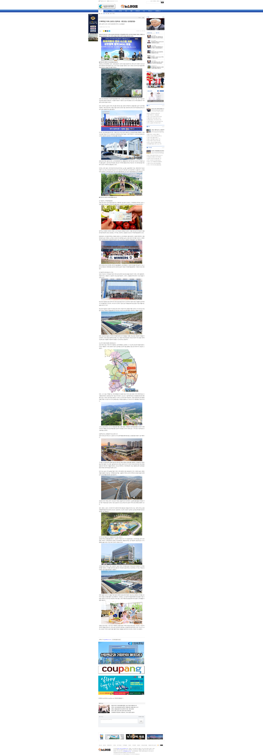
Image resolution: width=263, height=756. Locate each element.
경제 (104, 13)
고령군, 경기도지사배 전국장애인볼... (154, 163)
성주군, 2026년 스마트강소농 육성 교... (154, 135)
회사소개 (100, 745)
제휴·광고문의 (109, 745)
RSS (159, 745)
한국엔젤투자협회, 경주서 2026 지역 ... (154, 143)
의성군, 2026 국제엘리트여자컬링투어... (155, 161)
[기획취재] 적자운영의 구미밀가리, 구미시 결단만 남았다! (123, 712)
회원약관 (138, 745)
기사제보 (114, 745)
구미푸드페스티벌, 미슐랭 (103, 712)
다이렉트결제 (125, 745)
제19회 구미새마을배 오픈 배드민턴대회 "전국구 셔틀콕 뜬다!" (157, 151)
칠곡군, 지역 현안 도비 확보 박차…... (154, 113)
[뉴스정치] (152, 50)
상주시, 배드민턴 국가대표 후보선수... (154, 160)
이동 (143, 17)
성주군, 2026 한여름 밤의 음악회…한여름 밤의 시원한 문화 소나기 (124, 707)
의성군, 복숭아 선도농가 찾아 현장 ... (154, 140)
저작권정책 (134, 745)
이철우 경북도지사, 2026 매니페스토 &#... (155, 121)
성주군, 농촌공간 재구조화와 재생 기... (154, 122)
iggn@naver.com (107, 639)
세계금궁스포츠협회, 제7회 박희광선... (154, 156)
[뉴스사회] (152, 55)
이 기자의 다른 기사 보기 (116, 639)
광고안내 (104, 745)
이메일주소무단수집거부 (152, 745)
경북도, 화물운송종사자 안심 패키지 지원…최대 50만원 (122, 709)
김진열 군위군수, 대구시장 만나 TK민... (154, 119)
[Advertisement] (92, 63)
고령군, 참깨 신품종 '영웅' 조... (153, 137)
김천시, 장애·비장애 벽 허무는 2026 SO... (155, 155)
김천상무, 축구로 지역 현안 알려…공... (154, 158)
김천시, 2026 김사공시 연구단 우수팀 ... (155, 116)
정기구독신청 (119, 745)
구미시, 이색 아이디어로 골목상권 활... (154, 164)
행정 (99, 13)
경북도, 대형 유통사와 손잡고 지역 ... (154, 139)
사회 (106, 13)
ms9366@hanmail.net (127, 751)
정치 (101, 13)
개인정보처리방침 (144, 745)
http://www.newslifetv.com (122, 748)
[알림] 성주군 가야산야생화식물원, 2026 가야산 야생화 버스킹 (124, 705)
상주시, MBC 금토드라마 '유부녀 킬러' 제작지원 (121, 710)
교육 (110, 13)
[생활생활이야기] (154, 65)
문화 (108, 13)
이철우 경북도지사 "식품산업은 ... (153, 114)
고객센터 (129, 745)
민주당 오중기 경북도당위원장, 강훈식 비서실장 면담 (157, 109)
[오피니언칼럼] (153, 35)
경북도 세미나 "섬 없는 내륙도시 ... (154, 134)
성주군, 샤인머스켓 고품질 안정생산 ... (154, 142)
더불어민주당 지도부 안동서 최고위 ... (154, 118)
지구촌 (113, 13)
